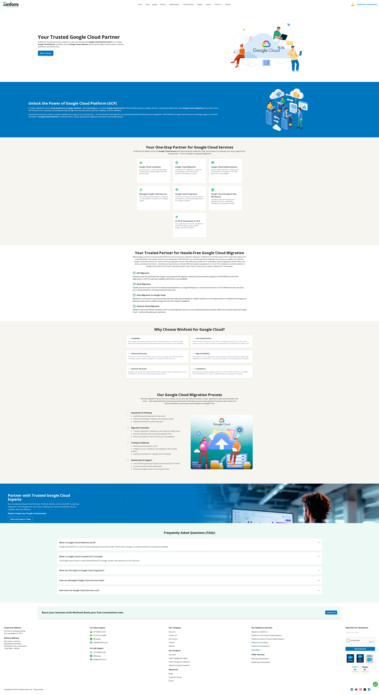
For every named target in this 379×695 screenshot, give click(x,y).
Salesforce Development (260, 646)
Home (140, 4)
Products (162, 4)
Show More (255, 650)
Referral (227, 4)
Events (171, 681)
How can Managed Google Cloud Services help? (81, 580)
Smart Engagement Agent (178, 658)
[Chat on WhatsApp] (375, 684)
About (147, 4)
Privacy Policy (38, 689)
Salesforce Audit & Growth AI (179, 665)
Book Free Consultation (367, 4)
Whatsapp (97, 656)
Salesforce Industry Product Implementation (267, 639)
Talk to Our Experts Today (20, 519)
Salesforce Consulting (259, 642)
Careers (208, 4)
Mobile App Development (260, 662)
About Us (172, 632)
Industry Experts (174, 4)
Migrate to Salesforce (259, 632)
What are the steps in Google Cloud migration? (81, 570)
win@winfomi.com (99, 659)
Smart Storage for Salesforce (179, 662)
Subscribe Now (360, 649)
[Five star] (353, 4)
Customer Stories (188, 4)
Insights (199, 4)
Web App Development (260, 659)
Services (154, 4)
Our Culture (173, 639)
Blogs (171, 674)
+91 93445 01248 (99, 652)
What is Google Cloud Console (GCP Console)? (81, 556)
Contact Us (218, 4)
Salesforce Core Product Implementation (266, 635)
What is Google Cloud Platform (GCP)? (77, 542)
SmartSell (172, 655)
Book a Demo (45, 53)
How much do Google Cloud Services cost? (79, 590)
